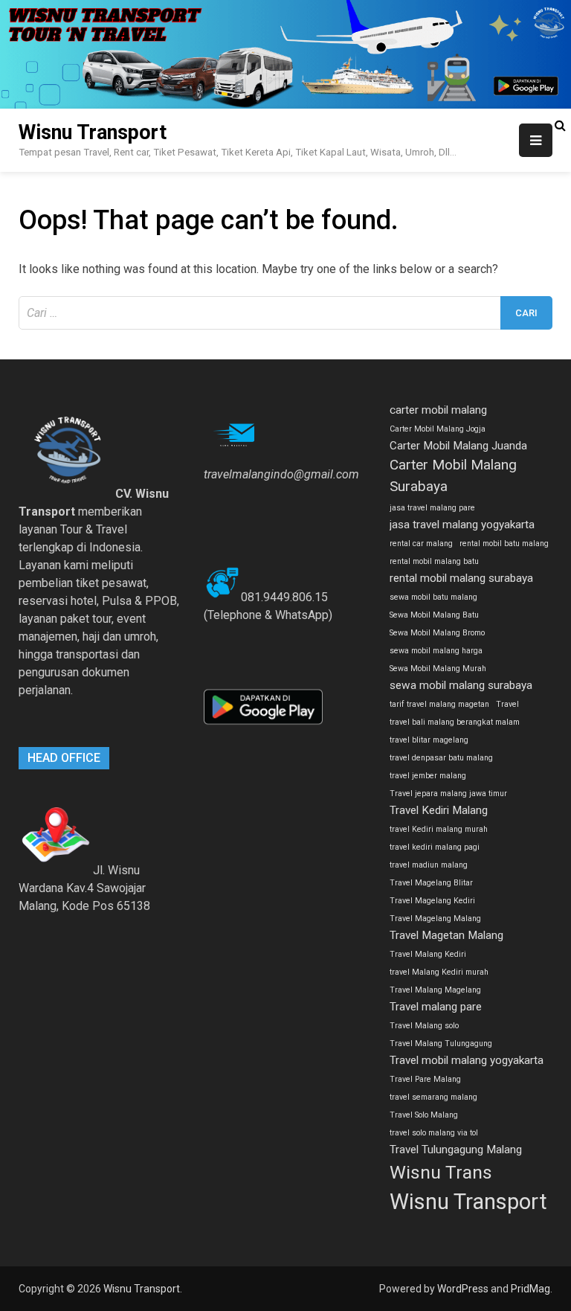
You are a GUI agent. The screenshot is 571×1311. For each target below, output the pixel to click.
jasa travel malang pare (432, 508)
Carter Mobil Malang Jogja (437, 429)
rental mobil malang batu (434, 561)
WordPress (462, 1289)
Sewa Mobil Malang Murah (438, 668)
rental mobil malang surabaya (461, 578)
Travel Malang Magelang (435, 990)
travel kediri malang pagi (435, 847)
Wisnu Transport (93, 132)
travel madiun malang (429, 865)
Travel (507, 704)
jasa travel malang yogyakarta (462, 524)
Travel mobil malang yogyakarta (466, 1060)
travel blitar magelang (429, 740)
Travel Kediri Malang (439, 810)
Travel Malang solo (424, 1025)
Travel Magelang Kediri (432, 900)
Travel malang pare (436, 1006)
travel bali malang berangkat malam (455, 722)
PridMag (530, 1289)
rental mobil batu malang (504, 543)
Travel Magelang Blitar (431, 883)
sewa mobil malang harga (436, 651)
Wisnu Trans (441, 1172)
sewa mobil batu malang (433, 597)
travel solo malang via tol (434, 1133)
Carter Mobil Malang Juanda (458, 445)
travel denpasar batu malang (441, 758)
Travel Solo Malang (424, 1115)
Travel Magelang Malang (435, 918)
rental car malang (421, 543)
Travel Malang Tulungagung (441, 1043)
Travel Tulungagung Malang (456, 1149)
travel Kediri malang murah (439, 829)
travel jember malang (428, 775)
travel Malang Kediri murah (439, 972)
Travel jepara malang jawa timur (448, 793)
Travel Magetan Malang (446, 935)
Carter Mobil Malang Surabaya (453, 475)
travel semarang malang (433, 1097)
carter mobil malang (438, 410)
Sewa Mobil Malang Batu (434, 615)
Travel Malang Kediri (428, 954)
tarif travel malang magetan (439, 704)
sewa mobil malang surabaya (461, 685)
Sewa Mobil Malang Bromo (437, 633)
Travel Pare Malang (425, 1079)
